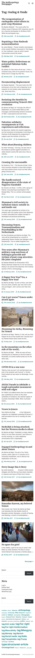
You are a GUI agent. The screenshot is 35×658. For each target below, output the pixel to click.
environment (17, 615)
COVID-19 (4, 615)
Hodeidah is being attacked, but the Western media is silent (17, 428)
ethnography (25, 615)
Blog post (22, 612)
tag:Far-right (23, 624)
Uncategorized (8, 647)
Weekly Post (23, 647)
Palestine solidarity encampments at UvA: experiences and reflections (15, 124)
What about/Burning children (16, 144)
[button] (29, 3)
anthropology (24, 610)
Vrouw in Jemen (10, 409)
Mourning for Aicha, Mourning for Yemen (17, 330)
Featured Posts (10, 617)
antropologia (4, 612)
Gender (30, 617)
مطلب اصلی (29, 647)
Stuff (32, 621)
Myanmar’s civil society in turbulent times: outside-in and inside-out (15, 204)
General (3, 619)
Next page (29, 561)
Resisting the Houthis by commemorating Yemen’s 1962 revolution (17, 102)
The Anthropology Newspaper (10, 3)
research (28, 621)
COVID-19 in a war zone (13, 367)
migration (4, 621)
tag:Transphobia (9, 639)
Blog (16, 612)
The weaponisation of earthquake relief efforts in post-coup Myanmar (15, 21)
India (28, 619)
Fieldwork (24, 617)
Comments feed (7, 589)
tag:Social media (9, 636)
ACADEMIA (4, 610)
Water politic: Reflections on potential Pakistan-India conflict (16, 64)
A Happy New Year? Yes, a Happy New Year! (14, 278)
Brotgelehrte (28, 612)
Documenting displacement (16, 82)
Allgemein (15, 610)
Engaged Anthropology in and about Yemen (17, 448)
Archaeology (11, 612)
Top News (11, 641)
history (24, 619)
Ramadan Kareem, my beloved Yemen (17, 504)
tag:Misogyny (24, 630)
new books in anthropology (14, 621)
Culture (10, 615)
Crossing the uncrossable (14, 162)
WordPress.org (6, 591)
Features (18, 617)
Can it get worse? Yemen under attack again (17, 298)
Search (4, 570)
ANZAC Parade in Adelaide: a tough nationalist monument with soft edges (16, 387)
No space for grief (10, 544)
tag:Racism (18, 633)
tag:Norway (7, 633)
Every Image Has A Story (14, 467)
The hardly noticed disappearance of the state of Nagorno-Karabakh (16, 182)
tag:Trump (22, 639)
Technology (4, 641)
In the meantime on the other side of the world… (17, 348)
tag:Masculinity (9, 630)
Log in (4, 585)
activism (9, 610)
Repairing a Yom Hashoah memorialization (15, 42)
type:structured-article (15, 644)
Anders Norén (30, 654)
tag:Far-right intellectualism (15, 627)
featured (3, 617)
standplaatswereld (24, 36)
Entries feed (6, 587)
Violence (17, 647)
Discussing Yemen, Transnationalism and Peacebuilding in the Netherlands (13, 228)
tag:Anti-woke (8, 624)
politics (22, 621)
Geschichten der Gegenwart (13, 619)
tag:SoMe (22, 636)
